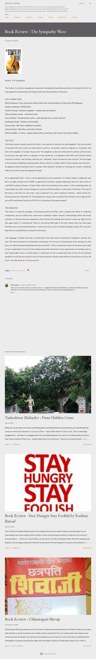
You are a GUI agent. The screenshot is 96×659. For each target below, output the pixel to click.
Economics (29, 17)
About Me (17, 17)
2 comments (15, 548)
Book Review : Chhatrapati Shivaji (32, 619)
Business (40, 17)
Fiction (18, 270)
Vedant (74, 17)
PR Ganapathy (14, 285)
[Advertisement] (48, 334)
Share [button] (87, 270)
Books (51, 17)
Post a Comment (17, 646)
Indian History (62, 17)
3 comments (15, 444)
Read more (87, 444)
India (23, 270)
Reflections (12, 3)
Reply (12, 292)
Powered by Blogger (49, 654)
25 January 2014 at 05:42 (28, 285)
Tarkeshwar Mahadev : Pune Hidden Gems (39, 417)
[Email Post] (28, 270)
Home (7, 17)
